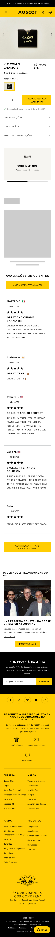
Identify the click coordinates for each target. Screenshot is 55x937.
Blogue (31, 794)
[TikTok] (44, 700)
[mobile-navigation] (6, 12)
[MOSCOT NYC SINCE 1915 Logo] (27, 12)
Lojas (6, 785)
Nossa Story (9, 781)
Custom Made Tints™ (37, 835)
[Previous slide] (3, 34)
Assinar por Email (37, 804)
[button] (43, 12)
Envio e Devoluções (13, 826)
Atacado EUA (9, 808)
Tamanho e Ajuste (36, 781)
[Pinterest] (27, 700)
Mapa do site (10, 857)
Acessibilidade (20, 925)
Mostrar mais (27, 644)
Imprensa (32, 799)
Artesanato (33, 785)
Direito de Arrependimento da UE (14, 833)
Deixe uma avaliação (27, 284)
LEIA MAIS (9, 636)
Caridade (8, 799)
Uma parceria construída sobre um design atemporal (27, 622)
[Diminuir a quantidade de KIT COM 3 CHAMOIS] (7, 100)
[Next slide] (51, 34)
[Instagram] (19, 700)
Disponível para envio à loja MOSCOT (26, 109)
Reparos (7, 839)
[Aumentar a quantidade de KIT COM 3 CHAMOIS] (18, 100)
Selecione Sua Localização (27, 931)
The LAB (31, 849)
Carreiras (8, 853)
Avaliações (33, 790)
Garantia (8, 844)
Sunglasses (33, 831)
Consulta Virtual (12, 790)
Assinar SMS (33, 808)
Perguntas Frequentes (14, 848)
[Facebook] (10, 700)
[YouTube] (36, 700)
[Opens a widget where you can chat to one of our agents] (42, 930)
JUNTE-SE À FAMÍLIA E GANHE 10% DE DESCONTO (27, 3)
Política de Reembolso (18, 928)
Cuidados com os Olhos (15, 794)
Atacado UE (9, 804)
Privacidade (11, 921)
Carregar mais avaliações (27, 547)
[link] (16, 73)
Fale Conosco (10, 862)
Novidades (32, 845)
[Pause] (46, 3)
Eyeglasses (33, 826)
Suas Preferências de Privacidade (34, 921)
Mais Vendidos (34, 840)
